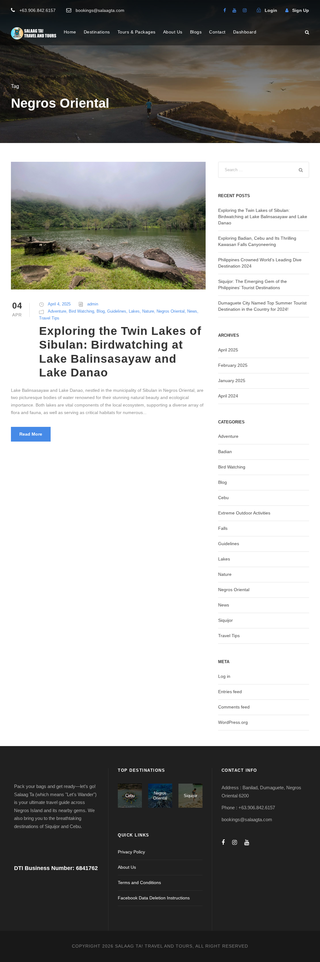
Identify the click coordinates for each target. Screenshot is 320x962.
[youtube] (234, 10)
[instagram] (245, 10)
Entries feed (230, 691)
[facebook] (224, 10)
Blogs (196, 31)
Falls (223, 528)
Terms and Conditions (139, 882)
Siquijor (225, 620)
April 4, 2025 (59, 304)
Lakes (134, 311)
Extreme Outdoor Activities (244, 512)
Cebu (223, 497)
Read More (30, 434)
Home (70, 31)
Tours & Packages (137, 31)
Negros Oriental (171, 311)
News (192, 311)
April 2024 (228, 395)
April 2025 (228, 349)
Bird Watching (81, 311)
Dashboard (245, 31)
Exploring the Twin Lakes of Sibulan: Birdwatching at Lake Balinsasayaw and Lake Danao (262, 216)
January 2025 (231, 380)
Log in (224, 676)
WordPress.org (233, 722)
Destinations (97, 31)
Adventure (57, 311)
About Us (172, 31)
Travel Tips (49, 318)
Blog (101, 311)
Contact (217, 31)
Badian (225, 451)
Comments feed (234, 706)
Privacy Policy (131, 851)
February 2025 (233, 365)
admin (92, 304)
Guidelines (116, 311)
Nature (148, 311)
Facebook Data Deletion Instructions (154, 897)
